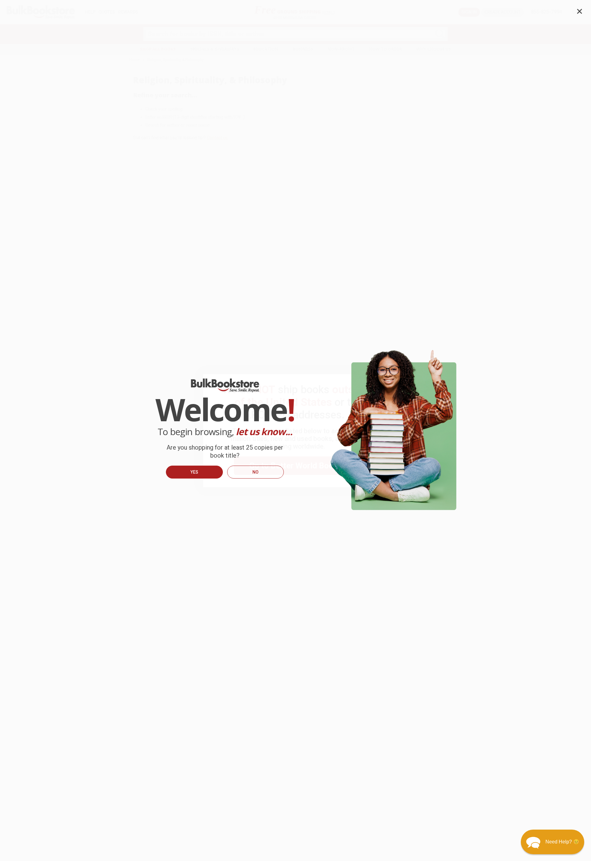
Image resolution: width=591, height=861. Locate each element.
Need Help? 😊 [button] (562, 841)
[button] (552, 842)
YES (194, 472)
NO (255, 472)
